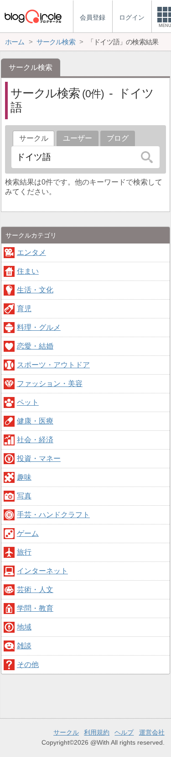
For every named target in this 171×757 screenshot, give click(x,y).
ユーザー (77, 138)
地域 (24, 627)
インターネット (42, 571)
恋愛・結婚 (35, 346)
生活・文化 (35, 290)
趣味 (24, 477)
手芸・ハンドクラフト (53, 515)
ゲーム (28, 533)
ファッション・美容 (50, 383)
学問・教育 (35, 608)
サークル (66, 732)
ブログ (118, 138)
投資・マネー (39, 458)
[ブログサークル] (33, 16)
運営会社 (152, 732)
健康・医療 (35, 421)
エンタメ (31, 252)
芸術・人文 (35, 589)
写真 (24, 496)
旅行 (24, 552)
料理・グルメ (39, 327)
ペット (28, 402)
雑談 (24, 646)
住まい (28, 271)
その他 (28, 664)
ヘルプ (124, 732)
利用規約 (96, 732)
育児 (24, 308)
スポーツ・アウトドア (53, 365)
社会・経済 (35, 440)
